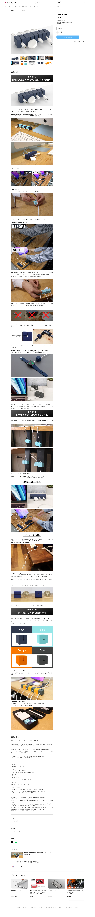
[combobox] (47, 2)
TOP (12, 10)
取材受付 (60, 907)
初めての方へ (8, 6)
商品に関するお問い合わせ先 (51, 907)
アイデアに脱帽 (15, 821)
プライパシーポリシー (68, 907)
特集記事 (57, 6)
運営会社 (18, 907)
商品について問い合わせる (78, 41)
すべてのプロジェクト (49, 6)
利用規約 (76, 907)
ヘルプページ (41, 907)
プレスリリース (33, 907)
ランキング (39, 6)
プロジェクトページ (17, 10)
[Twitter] (12, 842)
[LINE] (16, 842)
